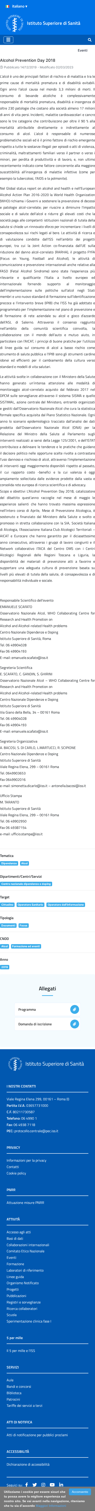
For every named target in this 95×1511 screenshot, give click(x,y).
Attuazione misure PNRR (25, 1202)
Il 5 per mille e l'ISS (21, 1350)
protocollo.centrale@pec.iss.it (36, 1131)
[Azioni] (7, 6)
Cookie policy (16, 1173)
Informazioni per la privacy (26, 1160)
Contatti (13, 1166)
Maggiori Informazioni (51, 1505)
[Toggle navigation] (8, 40)
